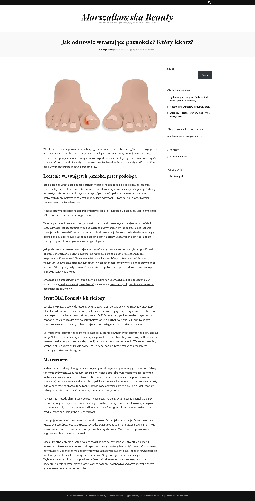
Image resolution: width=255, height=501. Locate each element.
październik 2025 (178, 156)
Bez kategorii (176, 176)
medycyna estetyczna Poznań (76, 284)
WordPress (183, 495)
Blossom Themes (153, 495)
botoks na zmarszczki (141, 284)
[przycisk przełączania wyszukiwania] (209, 2)
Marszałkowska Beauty (127, 17)
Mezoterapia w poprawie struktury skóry (190, 106)
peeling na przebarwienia (57, 288)
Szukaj (170, 68)
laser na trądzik (119, 284)
